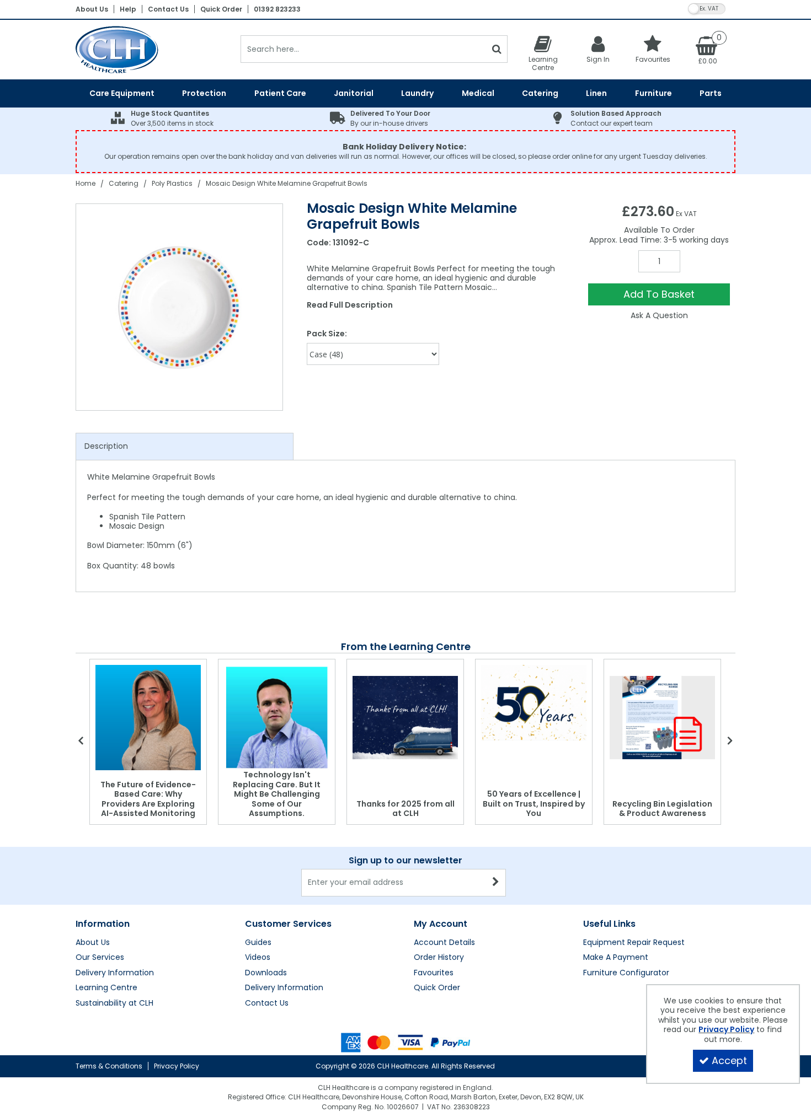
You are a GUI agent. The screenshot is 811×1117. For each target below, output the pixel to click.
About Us (92, 9)
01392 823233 (277, 9)
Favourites (433, 973)
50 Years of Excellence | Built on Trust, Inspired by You (534, 803)
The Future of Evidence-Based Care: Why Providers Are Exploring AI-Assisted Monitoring (148, 799)
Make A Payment (615, 958)
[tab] (185, 446)
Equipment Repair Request (634, 943)
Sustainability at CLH (114, 1003)
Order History (439, 958)
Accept (729, 1060)
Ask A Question (659, 315)
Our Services (100, 958)
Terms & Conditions (109, 1066)
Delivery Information (115, 973)
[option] (180, 307)
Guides (258, 943)
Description (106, 446)
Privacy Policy (176, 1066)
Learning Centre (106, 988)
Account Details (444, 943)
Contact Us (168, 9)
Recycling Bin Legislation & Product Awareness (662, 808)
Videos (257, 958)
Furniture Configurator (626, 973)
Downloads (266, 973)
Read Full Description (350, 304)
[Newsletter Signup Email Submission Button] (496, 882)
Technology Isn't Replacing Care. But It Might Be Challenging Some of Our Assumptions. (277, 794)
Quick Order (221, 9)
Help (128, 9)
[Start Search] (497, 49)
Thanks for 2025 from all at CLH (405, 808)
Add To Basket (659, 294)
